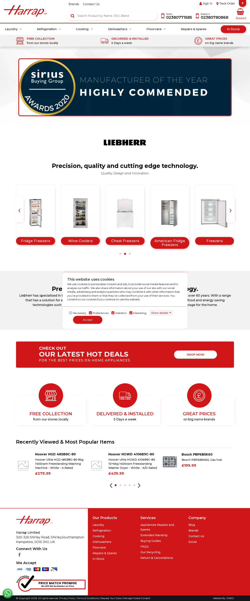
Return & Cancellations (156, 558)
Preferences (101, 312)
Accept (88, 320)
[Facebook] (19, 555)
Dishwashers (118, 29)
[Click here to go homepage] (25, 8)
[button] (120, 254)
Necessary (79, 312)
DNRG (230, 598)
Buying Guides (150, 541)
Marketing (139, 312)
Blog (191, 525)
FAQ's (144, 546)
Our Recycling (150, 552)
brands (74, 4)
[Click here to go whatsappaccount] (7, 593)
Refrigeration (47, 29)
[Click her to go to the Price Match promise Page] (51, 583)
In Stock (233, 29)
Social (192, 542)
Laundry (11, 29)
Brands (193, 530)
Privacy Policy (67, 598)
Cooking (82, 29)
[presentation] (19, 210)
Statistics (121, 312)
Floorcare (154, 29)
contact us (91, 4)
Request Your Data (110, 598)
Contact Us (196, 536)
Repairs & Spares (193, 29)
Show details (159, 312)
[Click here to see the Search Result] (73, 16)
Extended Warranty (154, 535)
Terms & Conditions (88, 598)
